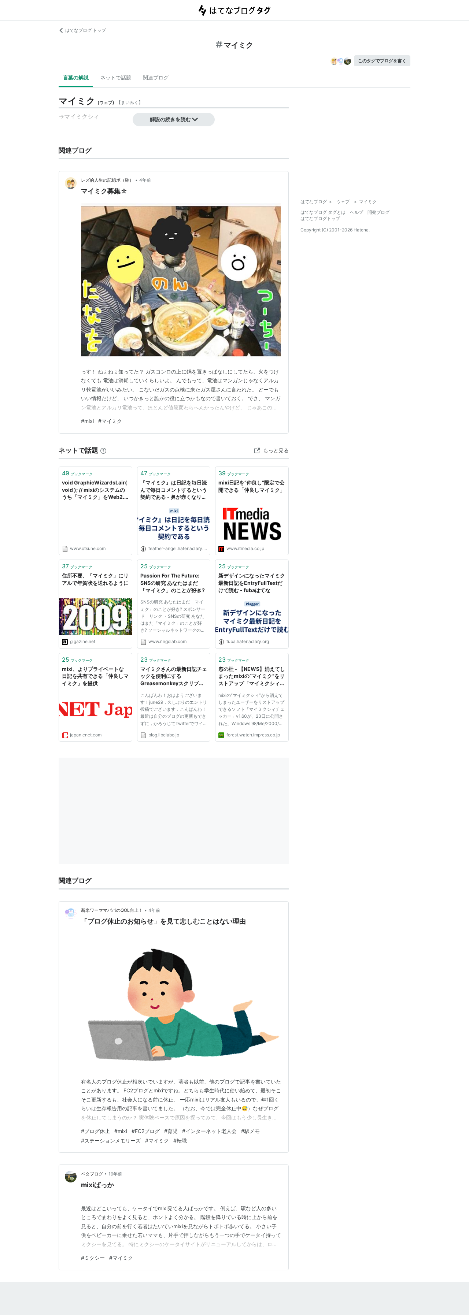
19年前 (115, 1174)
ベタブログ (92, 1174)
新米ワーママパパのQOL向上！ (112, 910)
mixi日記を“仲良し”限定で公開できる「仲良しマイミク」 (251, 486)
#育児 (171, 1131)
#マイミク (110, 421)
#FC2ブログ (146, 1131)
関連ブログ (156, 77)
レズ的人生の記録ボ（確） (107, 180)
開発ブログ (378, 212)
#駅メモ (250, 1131)
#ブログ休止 (95, 1131)
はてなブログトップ (320, 218)
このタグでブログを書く (382, 60)
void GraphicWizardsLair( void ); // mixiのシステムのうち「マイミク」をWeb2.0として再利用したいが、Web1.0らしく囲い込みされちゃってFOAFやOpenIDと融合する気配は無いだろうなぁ (95, 490)
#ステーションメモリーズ (111, 1140)
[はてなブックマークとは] (103, 450)
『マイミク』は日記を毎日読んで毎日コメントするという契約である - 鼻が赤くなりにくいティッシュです (173, 490)
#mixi (87, 421)
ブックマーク (77, 473)
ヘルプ (356, 212)
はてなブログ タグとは (323, 212)
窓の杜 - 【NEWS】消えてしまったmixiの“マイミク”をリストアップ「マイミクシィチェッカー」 (251, 676)
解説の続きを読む (170, 119)
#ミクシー (93, 1258)
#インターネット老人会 (209, 1131)
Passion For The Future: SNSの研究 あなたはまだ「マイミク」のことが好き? (172, 582)
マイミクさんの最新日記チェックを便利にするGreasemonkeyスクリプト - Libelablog (173, 676)
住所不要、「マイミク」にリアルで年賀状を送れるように (95, 579)
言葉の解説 (76, 77)
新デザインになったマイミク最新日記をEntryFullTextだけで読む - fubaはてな (251, 582)
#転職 (180, 1140)
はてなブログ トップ (85, 30)
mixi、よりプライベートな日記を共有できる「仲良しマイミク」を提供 (95, 676)
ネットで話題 (115, 77)
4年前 (145, 180)
